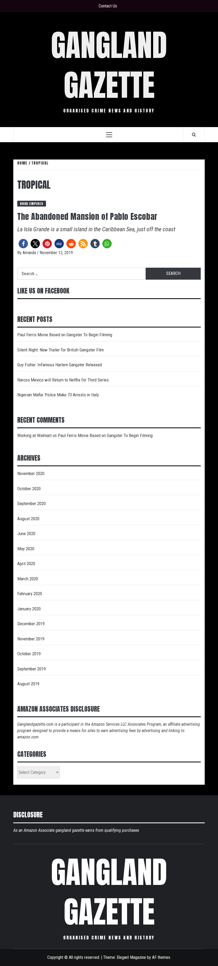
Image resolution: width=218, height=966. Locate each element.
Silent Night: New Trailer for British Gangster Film (60, 349)
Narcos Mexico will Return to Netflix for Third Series (63, 380)
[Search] (194, 134)
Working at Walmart (34, 435)
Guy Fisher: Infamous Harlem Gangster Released (59, 364)
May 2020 (25, 548)
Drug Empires (31, 203)
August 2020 (28, 518)
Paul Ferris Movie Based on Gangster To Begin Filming (64, 334)
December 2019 (31, 623)
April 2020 (26, 563)
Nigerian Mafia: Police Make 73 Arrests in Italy (58, 394)
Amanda (30, 252)
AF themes (161, 957)
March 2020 (27, 578)
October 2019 (29, 653)
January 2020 (29, 608)
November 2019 (30, 638)
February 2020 (29, 593)
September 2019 (31, 668)
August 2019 (28, 683)
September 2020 (31, 503)
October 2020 (29, 488)
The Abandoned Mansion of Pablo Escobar (87, 216)
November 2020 (30, 473)
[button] (23, 243)
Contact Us (108, 6)
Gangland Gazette (109, 65)
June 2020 (26, 533)
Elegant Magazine (131, 957)
